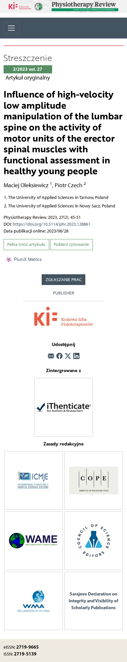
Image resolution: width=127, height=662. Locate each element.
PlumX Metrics (28, 259)
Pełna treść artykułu (26, 244)
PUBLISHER (63, 293)
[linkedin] (76, 356)
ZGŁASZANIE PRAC (64, 279)
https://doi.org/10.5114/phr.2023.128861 (52, 224)
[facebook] (59, 356)
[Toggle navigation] (12, 28)
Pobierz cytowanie (71, 244)
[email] (51, 356)
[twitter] (68, 356)
